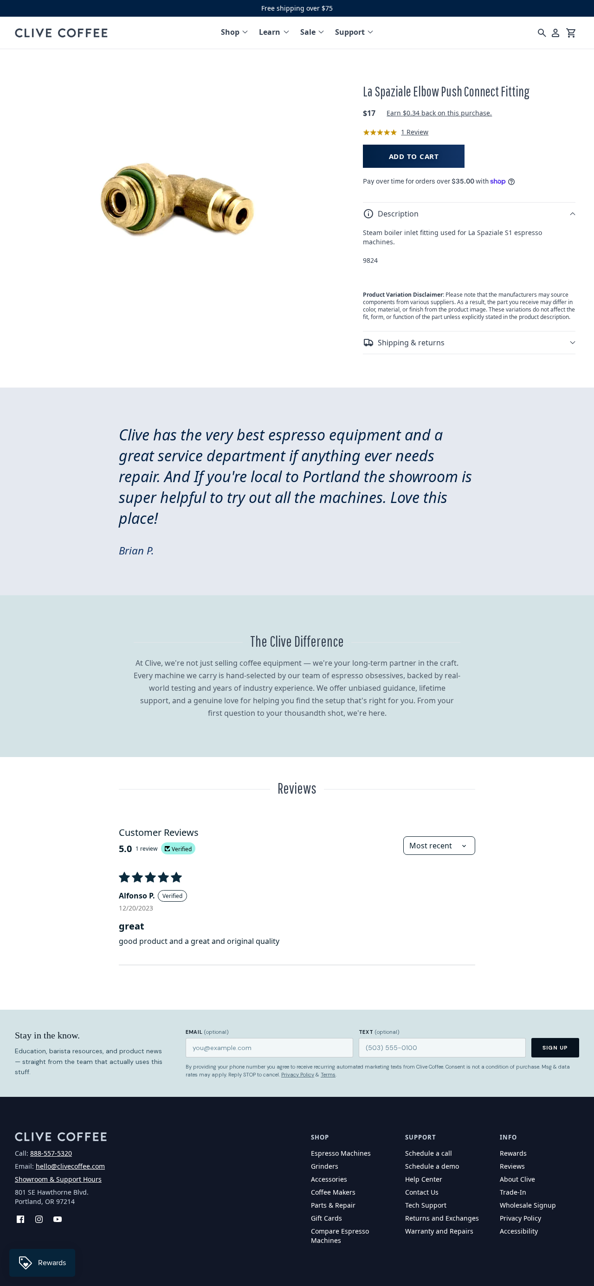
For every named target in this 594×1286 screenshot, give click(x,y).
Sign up (555, 1047)
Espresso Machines (341, 1153)
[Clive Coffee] (61, 33)
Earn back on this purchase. (439, 112)
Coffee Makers (333, 1192)
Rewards (513, 1153)
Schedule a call (428, 1153)
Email (207, 1032)
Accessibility (519, 1231)
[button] (469, 214)
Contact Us (422, 1192)
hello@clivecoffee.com (70, 1166)
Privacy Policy (297, 1074)
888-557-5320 (51, 1153)
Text (379, 1032)
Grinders (324, 1166)
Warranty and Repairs (439, 1231)
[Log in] (555, 33)
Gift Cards (326, 1218)
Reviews (512, 1166)
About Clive (517, 1179)
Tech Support (425, 1205)
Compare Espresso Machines (340, 1236)
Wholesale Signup (528, 1205)
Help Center (423, 1179)
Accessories (329, 1179)
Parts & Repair (333, 1205)
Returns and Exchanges (442, 1218)
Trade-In (513, 1192)
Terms (328, 1074)
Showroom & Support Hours (58, 1179)
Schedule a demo (432, 1166)
